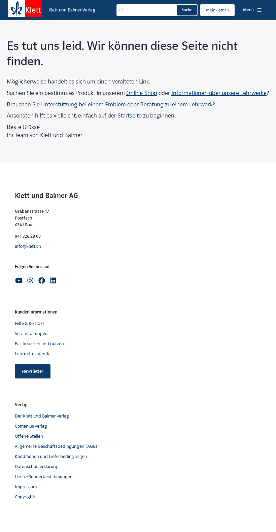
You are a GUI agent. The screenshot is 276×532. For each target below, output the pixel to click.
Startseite (130, 115)
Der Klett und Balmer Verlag (42, 416)
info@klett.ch (28, 246)
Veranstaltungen (31, 333)
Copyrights (25, 497)
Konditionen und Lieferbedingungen (51, 456)
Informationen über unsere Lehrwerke (219, 93)
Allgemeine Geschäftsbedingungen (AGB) (56, 446)
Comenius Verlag (31, 426)
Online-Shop (141, 93)
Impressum (26, 487)
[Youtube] (19, 280)
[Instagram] (30, 280)
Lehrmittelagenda (32, 354)
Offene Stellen (29, 436)
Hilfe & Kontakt (29, 323)
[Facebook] (42, 280)
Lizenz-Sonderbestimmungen (44, 476)
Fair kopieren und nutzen (39, 343)
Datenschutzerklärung (37, 466)
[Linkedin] (53, 280)
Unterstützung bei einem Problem (83, 104)
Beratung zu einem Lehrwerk (176, 104)
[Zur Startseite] (25, 8)
